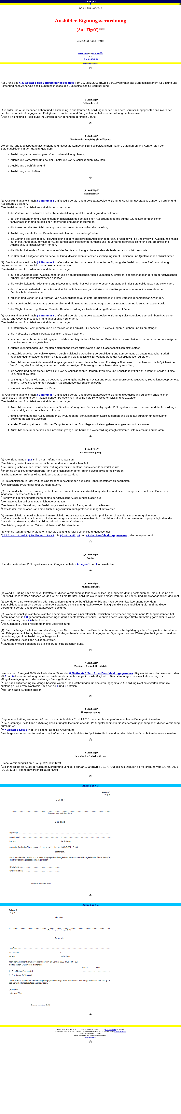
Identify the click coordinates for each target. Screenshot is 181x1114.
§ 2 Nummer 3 (45, 315)
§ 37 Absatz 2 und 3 (14, 535)
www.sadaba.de (90, 1037)
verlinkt (96, 54)
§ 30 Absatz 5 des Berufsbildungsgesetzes (46, 82)
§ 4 (30, 620)
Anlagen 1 (83, 564)
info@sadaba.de (120, 1031)
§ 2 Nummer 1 (45, 200)
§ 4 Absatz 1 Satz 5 (15, 729)
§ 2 (30, 459)
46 (78, 535)
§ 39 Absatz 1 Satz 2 (41, 535)
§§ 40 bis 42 (68, 535)
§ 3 (26, 617)
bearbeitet (83, 54)
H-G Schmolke (90, 59)
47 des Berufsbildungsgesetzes (106, 535)
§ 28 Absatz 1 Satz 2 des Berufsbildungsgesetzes (101, 673)
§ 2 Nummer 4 (45, 394)
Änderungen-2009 (90, 63)
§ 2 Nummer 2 (45, 262)
